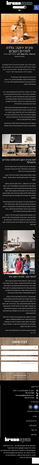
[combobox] (18, 7)
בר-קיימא (32, 306)
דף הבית (32, 54)
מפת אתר (33, 434)
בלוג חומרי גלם (22, 54)
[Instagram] (30, 407)
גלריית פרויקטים (31, 421)
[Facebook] (36, 407)
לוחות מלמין (32, 425)
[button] (36, 7)
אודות (34, 416)
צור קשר (33, 430)
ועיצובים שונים (15, 319)
